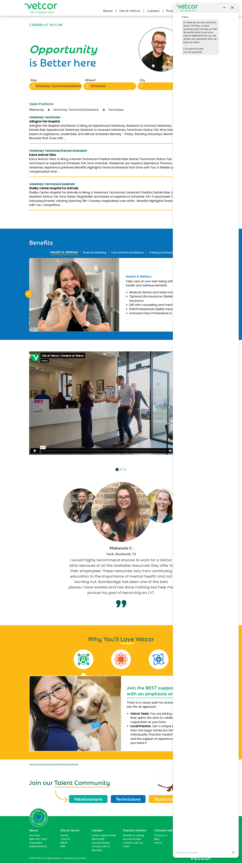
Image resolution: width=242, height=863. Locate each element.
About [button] (108, 11)
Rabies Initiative (38, 846)
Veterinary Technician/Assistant (58, 86)
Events (158, 842)
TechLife (65, 839)
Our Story (34, 835)
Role (34, 80)
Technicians (128, 798)
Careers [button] (153, 11)
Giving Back (35, 842)
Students (163, 798)
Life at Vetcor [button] (129, 11)
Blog (156, 839)
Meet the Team (38, 839)
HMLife (64, 842)
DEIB (62, 846)
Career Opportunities (104, 835)
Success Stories (101, 842)
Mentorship (98, 839)
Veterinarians (88, 798)
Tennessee (98, 86)
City (142, 80)
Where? (90, 80)
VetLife (64, 835)
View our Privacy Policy (75, 858)
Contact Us (160, 835)
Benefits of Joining (133, 835)
